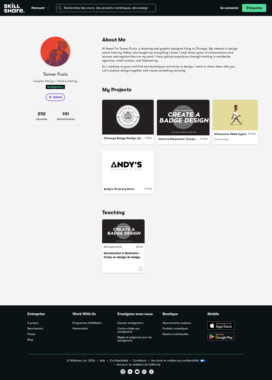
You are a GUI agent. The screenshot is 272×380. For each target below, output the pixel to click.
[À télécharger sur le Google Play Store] (226, 337)
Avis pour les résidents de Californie (138, 364)
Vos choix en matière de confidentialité (175, 360)
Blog (30, 339)
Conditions (139, 360)
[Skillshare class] (123, 231)
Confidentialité (119, 360)
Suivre (57, 97)
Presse (31, 334)
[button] (48, 7)
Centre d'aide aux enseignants (128, 330)
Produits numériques (175, 328)
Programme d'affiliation (87, 322)
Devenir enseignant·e (130, 322)
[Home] (14, 8)
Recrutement (35, 328)
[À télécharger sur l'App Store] (226, 325)
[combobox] (106, 8)
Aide (102, 360)
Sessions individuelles (175, 334)
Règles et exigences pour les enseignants (134, 339)
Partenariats (80, 328)
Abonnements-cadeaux (176, 322)
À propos (32, 322)
